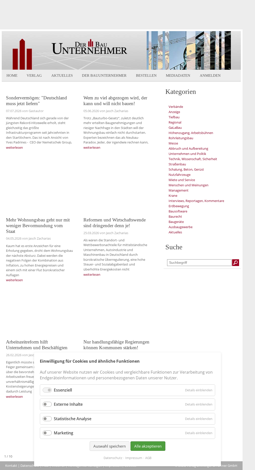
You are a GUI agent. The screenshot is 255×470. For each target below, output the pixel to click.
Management (179, 190)
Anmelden (210, 75)
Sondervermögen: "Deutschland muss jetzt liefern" (36, 100)
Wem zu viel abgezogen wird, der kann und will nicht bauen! (115, 100)
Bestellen (146, 75)
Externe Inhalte (68, 404)
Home (11, 75)
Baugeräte (176, 221)
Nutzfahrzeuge (180, 174)
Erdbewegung (179, 206)
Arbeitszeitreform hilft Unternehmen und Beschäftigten (36, 344)
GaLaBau (175, 127)
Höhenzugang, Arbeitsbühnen (191, 133)
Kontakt (11, 465)
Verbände (176, 106)
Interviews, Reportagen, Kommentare (196, 201)
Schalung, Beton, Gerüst (186, 169)
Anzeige (174, 112)
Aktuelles (62, 75)
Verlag (34, 75)
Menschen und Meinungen (188, 185)
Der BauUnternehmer (104, 75)
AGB (148, 458)
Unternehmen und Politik (187, 153)
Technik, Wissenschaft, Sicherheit (193, 159)
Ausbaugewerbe (180, 227)
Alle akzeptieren (148, 446)
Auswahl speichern (109, 446)
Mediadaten (178, 75)
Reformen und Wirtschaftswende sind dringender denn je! (114, 222)
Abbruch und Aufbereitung (188, 148)
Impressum (133, 458)
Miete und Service (182, 180)
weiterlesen (14, 147)
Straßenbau (177, 164)
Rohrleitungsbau (181, 138)
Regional (175, 122)
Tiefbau (174, 117)
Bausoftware (178, 211)
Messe (173, 143)
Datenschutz (29, 465)
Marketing (63, 433)
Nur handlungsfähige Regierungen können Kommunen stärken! (116, 344)
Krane (173, 195)
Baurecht (175, 216)
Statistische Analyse (72, 418)
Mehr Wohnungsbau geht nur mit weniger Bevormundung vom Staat (38, 225)
